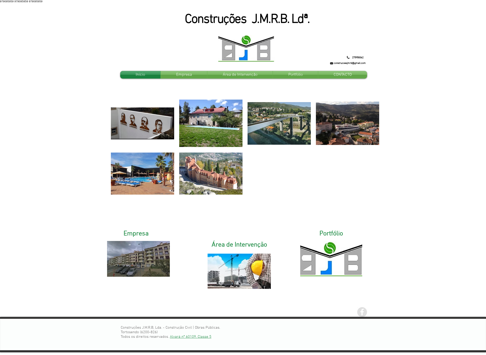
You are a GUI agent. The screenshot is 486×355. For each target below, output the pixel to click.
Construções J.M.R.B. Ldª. (247, 19)
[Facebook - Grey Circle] (362, 312)
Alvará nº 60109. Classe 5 (190, 336)
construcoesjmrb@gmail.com (350, 63)
